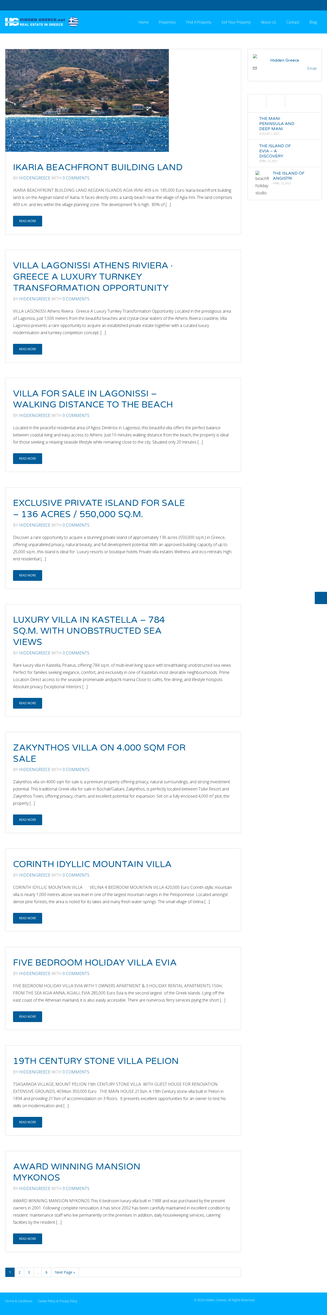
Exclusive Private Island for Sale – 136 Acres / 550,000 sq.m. (99, 509)
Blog (313, 22)
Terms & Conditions (18, 1301)
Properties (167, 22)
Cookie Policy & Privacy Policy (57, 1301)
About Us (268, 22)
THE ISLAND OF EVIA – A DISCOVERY (275, 151)
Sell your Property (236, 22)
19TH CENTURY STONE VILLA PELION (96, 1061)
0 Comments (76, 178)
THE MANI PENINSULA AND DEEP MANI (276, 123)
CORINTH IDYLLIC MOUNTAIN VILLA (92, 864)
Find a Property (198, 22)
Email (312, 68)
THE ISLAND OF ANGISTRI (289, 176)
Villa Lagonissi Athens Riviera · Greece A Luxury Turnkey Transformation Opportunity (93, 276)
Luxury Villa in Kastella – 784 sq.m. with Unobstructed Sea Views (89, 631)
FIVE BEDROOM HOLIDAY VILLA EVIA (95, 962)
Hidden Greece (284, 60)
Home (143, 22)
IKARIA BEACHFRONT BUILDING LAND (98, 167)
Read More (27, 221)
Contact (292, 22)
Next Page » (65, 1272)
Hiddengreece (34, 178)
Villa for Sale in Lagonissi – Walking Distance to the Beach (93, 399)
